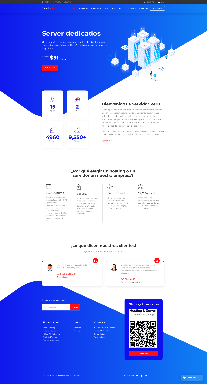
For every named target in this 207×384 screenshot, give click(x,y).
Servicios (143, 8)
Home (73, 8)
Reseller (109, 8)
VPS (120, 8)
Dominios (83, 8)
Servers (132, 8)
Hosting (95, 8)
